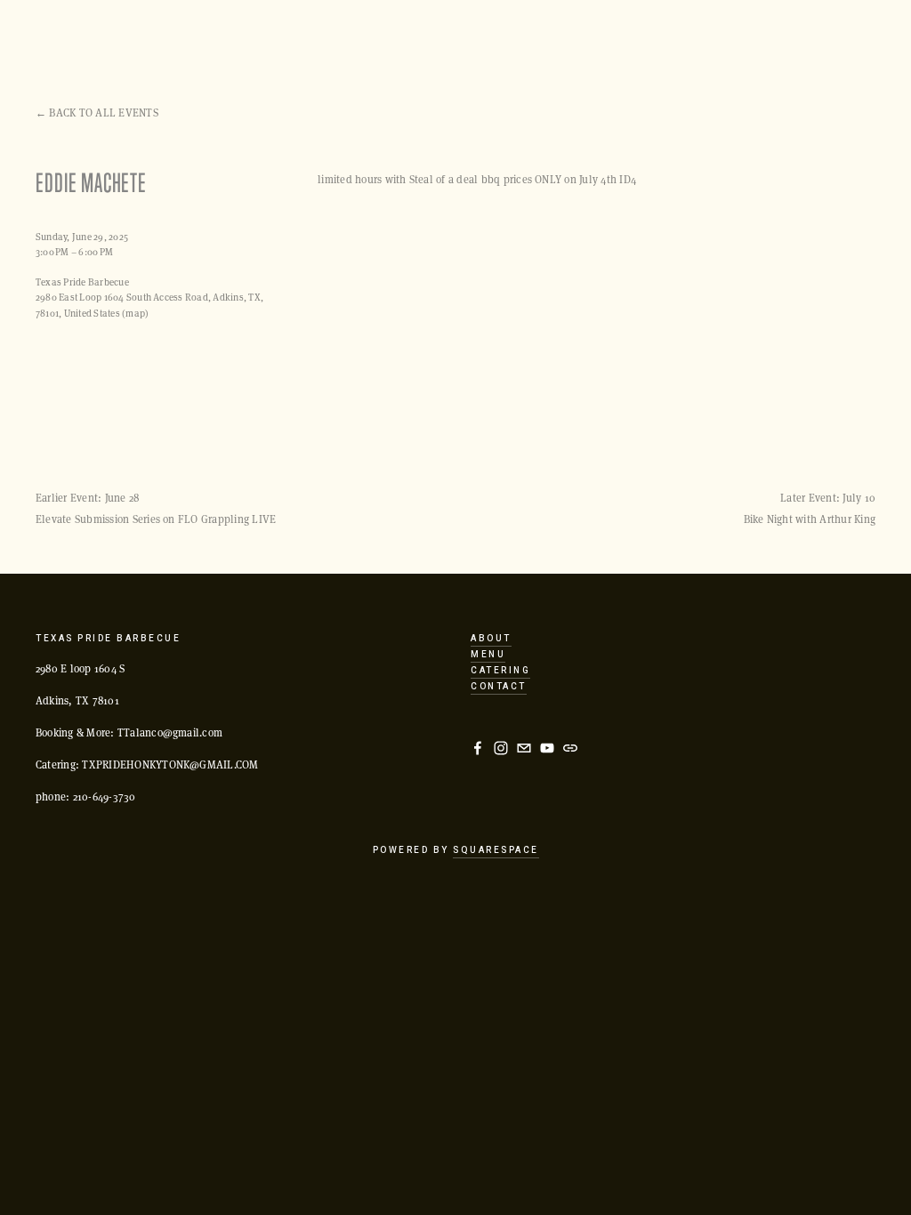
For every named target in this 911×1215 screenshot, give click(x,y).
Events (242, 40)
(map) (135, 312)
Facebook (472, 40)
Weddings (705, 40)
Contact (499, 686)
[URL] (570, 748)
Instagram (383, 40)
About (547, 40)
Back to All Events (103, 112)
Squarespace (496, 850)
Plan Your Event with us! (115, 40)
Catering (621, 40)
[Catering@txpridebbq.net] (524, 748)
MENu (488, 654)
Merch (782, 40)
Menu (307, 40)
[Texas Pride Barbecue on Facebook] (478, 748)
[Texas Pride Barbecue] (501, 748)
